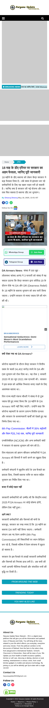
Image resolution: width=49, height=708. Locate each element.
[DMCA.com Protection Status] (9, 692)
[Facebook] (4, 684)
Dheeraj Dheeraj (11, 198)
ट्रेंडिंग (19, 162)
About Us (8, 632)
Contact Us (9, 672)
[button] (3, 18)
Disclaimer (28, 704)
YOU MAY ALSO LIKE (24, 601)
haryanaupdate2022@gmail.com (15, 676)
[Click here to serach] (43, 19)
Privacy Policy (31, 702)
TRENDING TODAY (24, 593)
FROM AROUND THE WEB (24, 582)
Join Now (37, 252)
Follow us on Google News (24, 706)
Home (7, 162)
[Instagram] (12, 684)
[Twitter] (8, 684)
